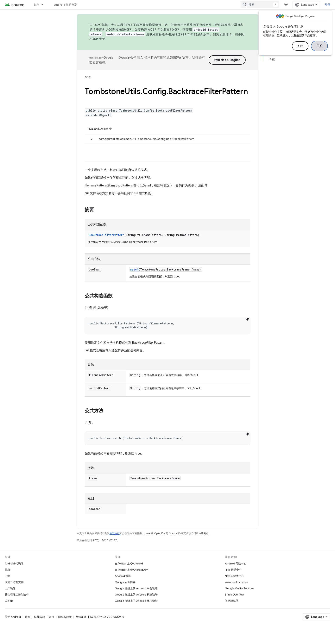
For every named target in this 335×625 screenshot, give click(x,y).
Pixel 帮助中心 (233, 569)
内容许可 (115, 533)
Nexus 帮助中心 (234, 576)
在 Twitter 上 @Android (129, 563)
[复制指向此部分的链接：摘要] (98, 210)
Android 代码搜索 (65, 4)
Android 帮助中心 (235, 563)
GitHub (9, 600)
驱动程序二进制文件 (17, 594)
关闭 (300, 46)
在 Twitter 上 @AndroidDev (131, 569)
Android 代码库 (14, 563)
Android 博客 (123, 576)
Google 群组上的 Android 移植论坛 (136, 600)
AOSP (88, 77)
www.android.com (236, 582)
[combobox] (260, 4)
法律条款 (39, 616)
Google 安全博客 (125, 582)
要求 (7, 569)
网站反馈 (81, 616)
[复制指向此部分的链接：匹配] (96, 422)
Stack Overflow (234, 594)
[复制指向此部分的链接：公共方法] (107, 411)
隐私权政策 (65, 616)
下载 (7, 576)
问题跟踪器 (231, 600)
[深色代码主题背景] (247, 319)
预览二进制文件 (14, 582)
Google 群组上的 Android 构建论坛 (136, 594)
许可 (51, 616)
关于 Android (13, 616)
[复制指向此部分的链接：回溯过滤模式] (112, 308)
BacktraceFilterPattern (106, 235)
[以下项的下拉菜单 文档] (44, 4)
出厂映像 (10, 588)
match (134, 269)
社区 (27, 616)
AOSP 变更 (97, 39)
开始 (319, 46)
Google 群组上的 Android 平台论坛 (136, 588)
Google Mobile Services (239, 588)
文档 (36, 4)
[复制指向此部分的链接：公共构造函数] (116, 296)
